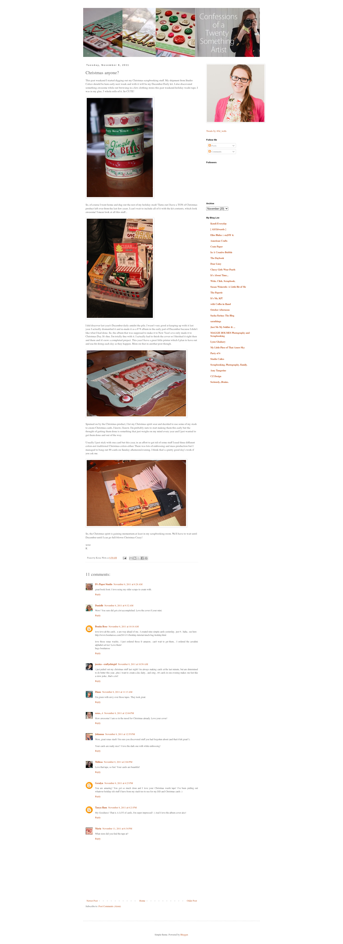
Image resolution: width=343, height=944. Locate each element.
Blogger (184, 934)
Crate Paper (216, 246)
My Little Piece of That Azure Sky (227, 347)
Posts (214, 145)
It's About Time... (219, 275)
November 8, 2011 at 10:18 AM (124, 626)
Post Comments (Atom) (109, 906)
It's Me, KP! (216, 298)
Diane (98, 692)
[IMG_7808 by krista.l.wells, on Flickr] (120, 197)
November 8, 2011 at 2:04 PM (118, 761)
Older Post (192, 900)
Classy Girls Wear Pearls (222, 269)
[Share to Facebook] (142, 558)
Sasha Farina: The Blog (222, 315)
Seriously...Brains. (219, 382)
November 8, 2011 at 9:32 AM (118, 605)
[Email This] (131, 558)
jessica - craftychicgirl (106, 664)
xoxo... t (99, 713)
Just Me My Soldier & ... (222, 327)
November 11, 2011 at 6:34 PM (117, 828)
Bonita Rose (101, 626)
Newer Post (92, 900)
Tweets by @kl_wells (216, 130)
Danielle (99, 605)
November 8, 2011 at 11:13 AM (117, 691)
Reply (98, 594)
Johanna (99, 734)
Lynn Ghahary (217, 341)
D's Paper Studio (103, 584)
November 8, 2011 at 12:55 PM (120, 734)
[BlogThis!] (135, 558)
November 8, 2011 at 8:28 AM (128, 584)
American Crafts (218, 240)
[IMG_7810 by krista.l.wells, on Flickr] (136, 416)
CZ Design (215, 376)
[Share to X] (139, 558)
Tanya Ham (101, 807)
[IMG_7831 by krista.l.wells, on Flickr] (120, 318)
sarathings (215, 321)
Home (142, 900)
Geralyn (99, 783)
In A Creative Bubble (221, 252)
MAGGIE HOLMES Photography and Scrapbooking (230, 334)
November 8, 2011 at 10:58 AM (133, 664)
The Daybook (217, 258)
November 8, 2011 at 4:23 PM (118, 783)
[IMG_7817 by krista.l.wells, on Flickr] (136, 526)
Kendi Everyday (218, 223)
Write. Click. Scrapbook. (222, 281)
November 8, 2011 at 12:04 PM (119, 713)
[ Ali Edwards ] (218, 229)
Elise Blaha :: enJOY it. (222, 235)
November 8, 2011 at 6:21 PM (122, 807)
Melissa (99, 762)
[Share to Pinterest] (146, 558)
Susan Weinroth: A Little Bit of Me (228, 286)
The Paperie (216, 292)
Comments (216, 151)
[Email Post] (124, 557)
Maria (98, 828)
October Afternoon (220, 309)
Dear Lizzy (215, 263)
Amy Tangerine (218, 370)
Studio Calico (217, 359)
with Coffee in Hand (220, 304)
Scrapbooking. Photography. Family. (228, 364)
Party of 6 (215, 353)
